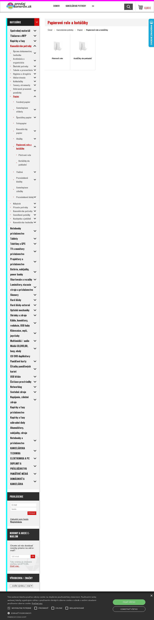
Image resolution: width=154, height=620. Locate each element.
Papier (80, 30)
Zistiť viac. (14, 566)
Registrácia (16, 522)
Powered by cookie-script (17, 617)
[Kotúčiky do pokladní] (82, 46)
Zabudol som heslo (19, 519)
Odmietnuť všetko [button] (129, 609)
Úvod (50, 30)
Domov (56, 5)
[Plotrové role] (57, 46)
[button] (53, 613)
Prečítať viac (37, 603)
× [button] (151, 596)
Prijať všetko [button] (129, 602)
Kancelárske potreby (76, 5)
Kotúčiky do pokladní (83, 58)
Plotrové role (57, 58)
